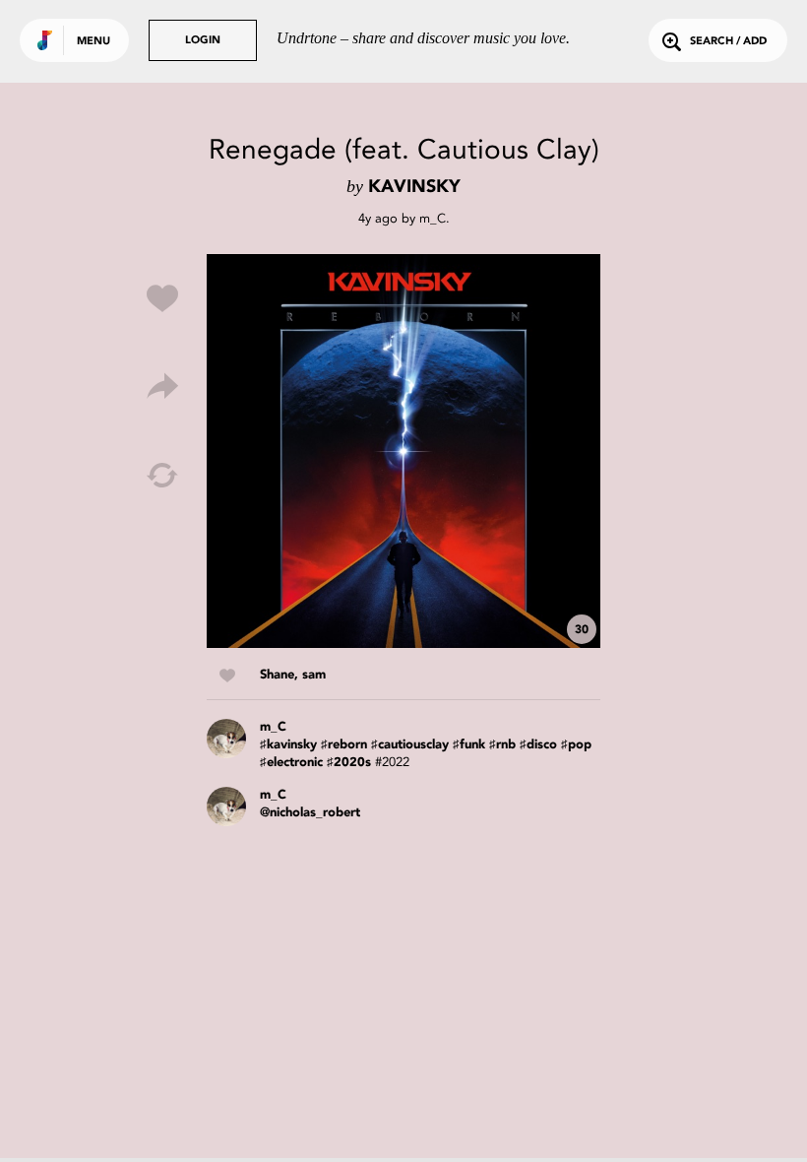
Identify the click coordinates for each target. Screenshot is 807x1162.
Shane (277, 675)
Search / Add (728, 41)
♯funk (469, 745)
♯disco (538, 745)
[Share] (162, 387)
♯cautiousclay (410, 745)
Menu (93, 41)
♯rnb (502, 745)
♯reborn (344, 745)
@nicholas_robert (310, 813)
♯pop (576, 745)
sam (314, 675)
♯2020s (349, 762)
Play (403, 451)
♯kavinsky (288, 745)
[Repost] (162, 475)
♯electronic (291, 762)
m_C (432, 218)
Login (202, 40)
